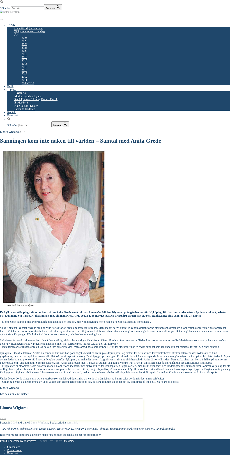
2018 (24, 57)
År (15, 34)
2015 (24, 66)
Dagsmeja (20, 92)
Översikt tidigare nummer (28, 28)
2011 (24, 79)
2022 (24, 44)
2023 (24, 41)
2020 (24, 50)
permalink (72, 422)
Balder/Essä (21, 102)
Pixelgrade (69, 440)
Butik (10, 86)
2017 (24, 60)
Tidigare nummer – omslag (29, 31)
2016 (24, 63)
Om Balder (13, 446)
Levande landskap (24, 109)
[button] (2, 2)
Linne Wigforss (39, 422)
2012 (24, 76)
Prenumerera (14, 450)
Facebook (12, 115)
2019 (24, 54)
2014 (24, 70)
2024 (24, 37)
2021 (24, 47)
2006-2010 (28, 83)
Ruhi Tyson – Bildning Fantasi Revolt (36, 99)
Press (13, 89)
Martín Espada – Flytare (28, 96)
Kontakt (11, 112)
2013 (24, 73)
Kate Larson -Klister (26, 105)
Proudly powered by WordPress (18, 440)
